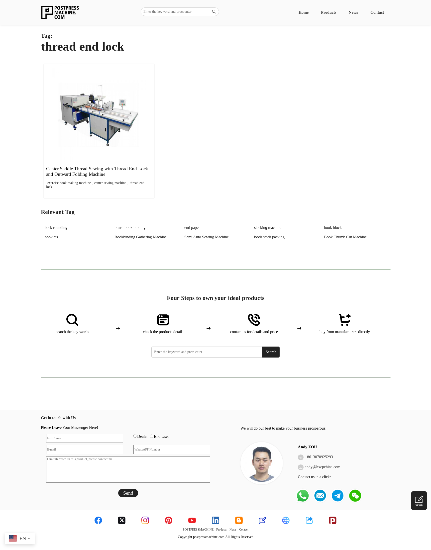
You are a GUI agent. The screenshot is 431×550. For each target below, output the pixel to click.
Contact (377, 12)
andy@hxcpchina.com (322, 467)
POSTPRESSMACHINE (198, 529)
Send (128, 493)
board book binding (129, 227)
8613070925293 (320, 457)
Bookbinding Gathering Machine (140, 237)
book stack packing (269, 237)
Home (304, 12)
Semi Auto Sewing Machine (206, 237)
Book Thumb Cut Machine (345, 237)
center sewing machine (110, 183)
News (353, 12)
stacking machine (267, 227)
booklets (51, 237)
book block (333, 227)
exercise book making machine (69, 183)
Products (328, 12)
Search (271, 352)
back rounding (56, 227)
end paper (192, 227)
